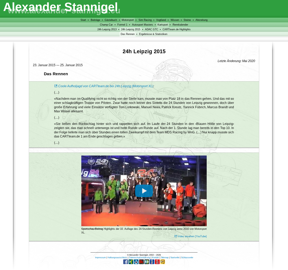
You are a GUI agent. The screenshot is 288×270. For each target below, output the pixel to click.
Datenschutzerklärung (139, 257)
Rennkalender (180, 24)
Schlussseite (187, 257)
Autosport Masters (142, 24)
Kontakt (155, 257)
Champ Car (106, 24)
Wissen (175, 19)
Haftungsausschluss (117, 257)
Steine (187, 19)
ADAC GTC (151, 29)
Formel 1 (122, 24)
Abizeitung (201, 19)
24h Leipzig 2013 (107, 29)
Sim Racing (145, 19)
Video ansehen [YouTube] (192, 236)
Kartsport (163, 24)
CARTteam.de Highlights (177, 29)
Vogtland (161, 19)
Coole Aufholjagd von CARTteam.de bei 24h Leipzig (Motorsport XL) (105, 86)
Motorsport (128, 19)
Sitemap (164, 257)
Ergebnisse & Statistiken (153, 34)
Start (83, 19)
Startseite (174, 257)
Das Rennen (128, 34)
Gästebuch (111, 19)
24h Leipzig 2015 (130, 29)
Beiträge (95, 19)
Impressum (100, 257)
